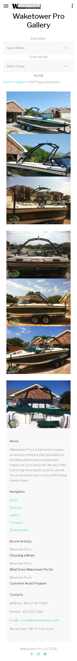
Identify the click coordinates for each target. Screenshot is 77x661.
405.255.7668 (32, 611)
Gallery (21, 82)
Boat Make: (39, 38)
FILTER (38, 75)
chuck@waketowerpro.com (39, 620)
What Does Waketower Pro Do (31, 569)
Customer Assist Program (28, 583)
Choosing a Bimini (22, 555)
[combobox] (38, 47)
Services (16, 507)
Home (7, 82)
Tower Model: (38, 57)
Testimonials (19, 530)
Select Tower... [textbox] (16, 66)
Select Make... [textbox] (16, 48)
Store (14, 500)
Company (16, 522)
